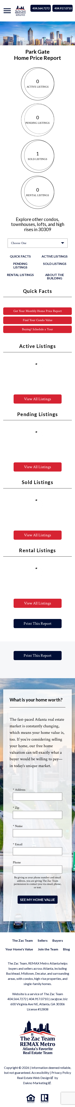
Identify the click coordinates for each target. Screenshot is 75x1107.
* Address (19, 790)
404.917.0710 (63, 8)
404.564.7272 (41, 8)
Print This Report (37, 623)
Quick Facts (20, 256)
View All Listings (37, 399)
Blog (66, 949)
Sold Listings (54, 263)
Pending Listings (20, 265)
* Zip (16, 808)
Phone (17, 862)
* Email (17, 844)
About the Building (54, 276)
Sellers (43, 940)
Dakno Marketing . (37, 1083)
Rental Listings (20, 275)
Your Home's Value (19, 949)
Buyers (57, 940)
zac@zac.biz (59, 999)
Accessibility (40, 1072)
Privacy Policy (61, 1072)
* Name (18, 826)
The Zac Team (22, 940)
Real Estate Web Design (34, 1078)
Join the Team (48, 949)
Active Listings (55, 256)
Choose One (18, 243)
